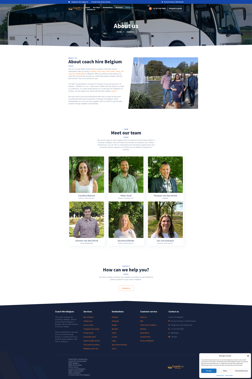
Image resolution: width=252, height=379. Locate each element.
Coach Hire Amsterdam (77, 361)
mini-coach (110, 71)
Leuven (114, 337)
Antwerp (115, 317)
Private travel (88, 333)
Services (119, 7)
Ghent (114, 333)
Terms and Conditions (148, 325)
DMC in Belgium (74, 373)
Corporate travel (89, 337)
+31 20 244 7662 (159, 8)
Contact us (91, 9)
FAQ (141, 321)
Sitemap (143, 329)
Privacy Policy (229, 375)
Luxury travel (88, 325)
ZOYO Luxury (73, 367)
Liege (114, 341)
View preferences (241, 371)
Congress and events (91, 329)
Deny (225, 371)
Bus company (88, 317)
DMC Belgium (73, 363)
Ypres (114, 349)
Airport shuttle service (91, 341)
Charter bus (87, 321)
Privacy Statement (147, 341)
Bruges (114, 325)
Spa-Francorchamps (119, 345)
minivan (93, 71)
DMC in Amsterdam (76, 371)
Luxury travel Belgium (76, 369)
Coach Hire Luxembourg (77, 359)
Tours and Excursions (91, 345)
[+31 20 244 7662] (150, 8)
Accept (208, 371)
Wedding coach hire (90, 349)
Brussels (115, 329)
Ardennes (115, 321)
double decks (81, 74)
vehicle (113, 91)
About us (129, 7)
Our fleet (96, 7)
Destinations (108, 7)
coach (118, 71)
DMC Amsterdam (75, 365)
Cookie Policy (220, 375)
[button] (248, 356)
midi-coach (101, 71)
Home (87, 7)
